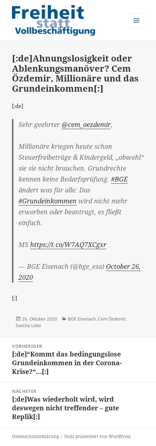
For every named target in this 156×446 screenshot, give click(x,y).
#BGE (119, 179)
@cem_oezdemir (86, 124)
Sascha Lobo (28, 325)
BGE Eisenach (82, 319)
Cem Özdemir (111, 319)
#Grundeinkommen (48, 200)
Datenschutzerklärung (35, 436)
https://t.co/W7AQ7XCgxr (68, 244)
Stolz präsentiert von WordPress (97, 436)
